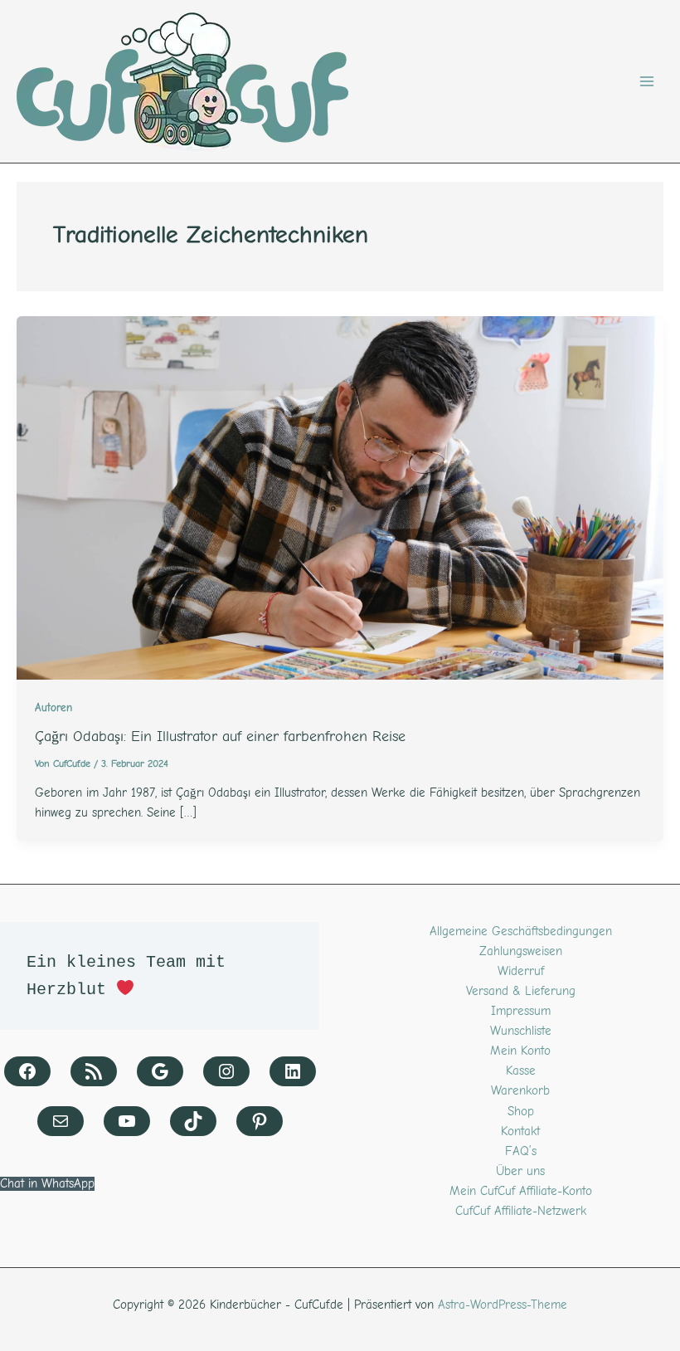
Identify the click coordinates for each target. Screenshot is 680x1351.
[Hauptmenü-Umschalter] (646, 81)
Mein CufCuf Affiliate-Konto (520, 1191)
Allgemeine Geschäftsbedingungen (521, 931)
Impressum (521, 1011)
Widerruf (521, 971)
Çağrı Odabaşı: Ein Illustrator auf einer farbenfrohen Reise (220, 736)
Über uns (520, 1171)
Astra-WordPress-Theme (502, 1305)
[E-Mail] (60, 1121)
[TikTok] (193, 1121)
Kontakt (520, 1131)
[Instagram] (226, 1071)
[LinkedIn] (293, 1071)
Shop (521, 1112)
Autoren (53, 708)
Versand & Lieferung (521, 991)
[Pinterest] (259, 1121)
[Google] (160, 1071)
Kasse (521, 1071)
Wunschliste (520, 1031)
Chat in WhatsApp (47, 1184)
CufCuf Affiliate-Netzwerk (520, 1211)
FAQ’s (521, 1151)
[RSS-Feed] (93, 1071)
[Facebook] (27, 1071)
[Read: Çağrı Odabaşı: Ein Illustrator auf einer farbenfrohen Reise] (340, 497)
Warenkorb (520, 1091)
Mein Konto (520, 1051)
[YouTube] (127, 1121)
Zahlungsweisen (520, 951)
